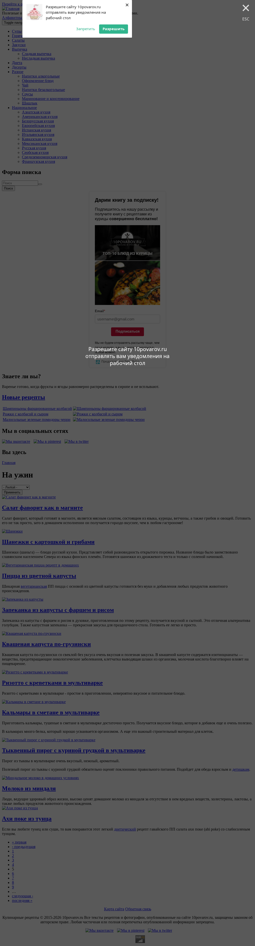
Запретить (85, 28)
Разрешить (114, 28)
